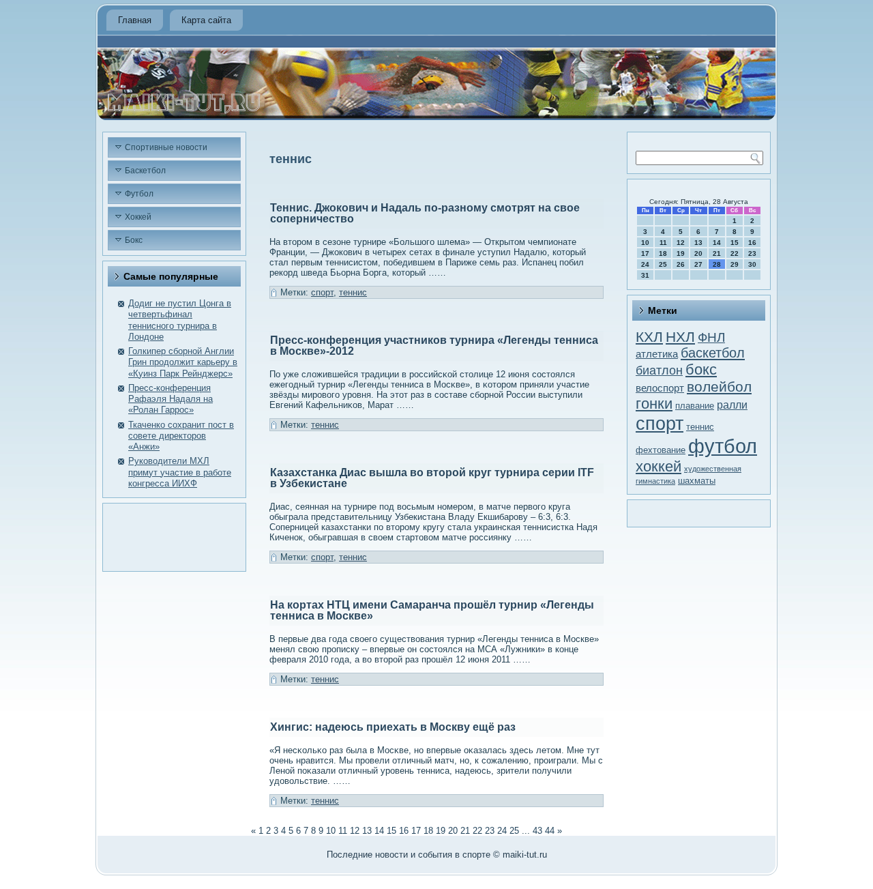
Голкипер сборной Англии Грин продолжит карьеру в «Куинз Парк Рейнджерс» (182, 362)
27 (698, 264)
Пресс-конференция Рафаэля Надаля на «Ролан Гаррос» (170, 399)
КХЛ (649, 337)
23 (489, 831)
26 (681, 264)
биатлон (659, 370)
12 (354, 831)
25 (514, 831)
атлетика (657, 354)
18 (428, 831)
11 (342, 831)
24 (502, 831)
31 (645, 275)
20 (453, 831)
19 (440, 831)
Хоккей (138, 217)
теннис (353, 292)
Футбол (139, 194)
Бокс (134, 240)
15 (391, 831)
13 (367, 831)
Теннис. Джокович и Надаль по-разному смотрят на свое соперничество (425, 213)
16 (404, 831)
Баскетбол (145, 170)
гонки (654, 403)
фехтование (660, 450)
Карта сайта (206, 20)
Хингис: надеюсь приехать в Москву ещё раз (393, 727)
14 (379, 831)
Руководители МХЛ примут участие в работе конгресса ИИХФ (179, 472)
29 (734, 264)
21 (465, 831)
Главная (134, 20)
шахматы (696, 481)
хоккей (658, 466)
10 (645, 242)
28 (717, 264)
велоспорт (660, 388)
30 (752, 264)
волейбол (719, 386)
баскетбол (713, 352)
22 (477, 831)
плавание (694, 405)
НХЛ (680, 337)
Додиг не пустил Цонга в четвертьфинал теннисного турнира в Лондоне (179, 320)
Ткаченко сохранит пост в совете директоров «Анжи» (181, 436)
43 (537, 831)
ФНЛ (711, 337)
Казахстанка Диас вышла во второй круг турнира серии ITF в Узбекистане (432, 478)
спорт (322, 292)
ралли (732, 405)
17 (416, 831)
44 (549, 831)
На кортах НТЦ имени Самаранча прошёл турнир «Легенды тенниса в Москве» (432, 610)
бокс (701, 369)
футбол (722, 446)
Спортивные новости (166, 147)
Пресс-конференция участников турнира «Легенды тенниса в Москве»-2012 (434, 345)
